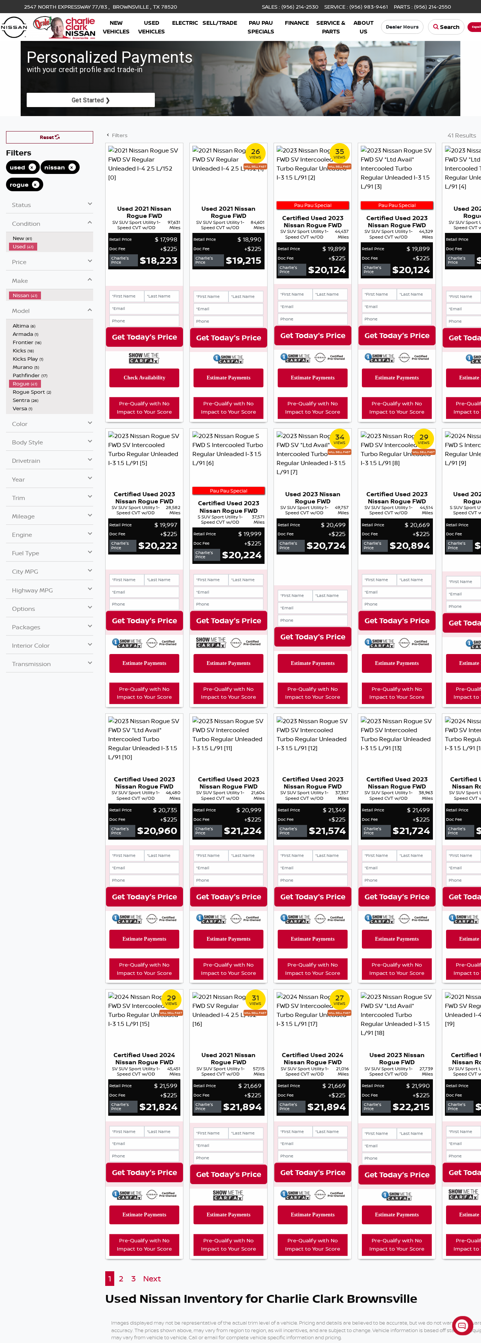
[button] (116, 27)
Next (152, 1278)
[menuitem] (51, 238)
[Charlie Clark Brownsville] (48, 26)
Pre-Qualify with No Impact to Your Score (144, 407)
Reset (47, 137)
